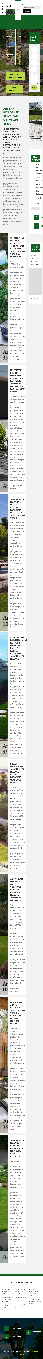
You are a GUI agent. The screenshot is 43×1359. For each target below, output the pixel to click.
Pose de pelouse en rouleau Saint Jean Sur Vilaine (7, 1299)
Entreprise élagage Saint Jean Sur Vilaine (21, 1306)
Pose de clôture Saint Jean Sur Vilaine (6, 1308)
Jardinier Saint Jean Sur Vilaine (21, 1298)
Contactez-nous (15, 89)
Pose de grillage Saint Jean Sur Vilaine (6, 1291)
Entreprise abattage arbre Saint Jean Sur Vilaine (34, 1292)
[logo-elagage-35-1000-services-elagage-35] (18, 10)
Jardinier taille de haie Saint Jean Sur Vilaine (35, 1301)
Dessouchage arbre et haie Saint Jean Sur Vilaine (21, 1291)
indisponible (7, 6)
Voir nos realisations (15, 76)
